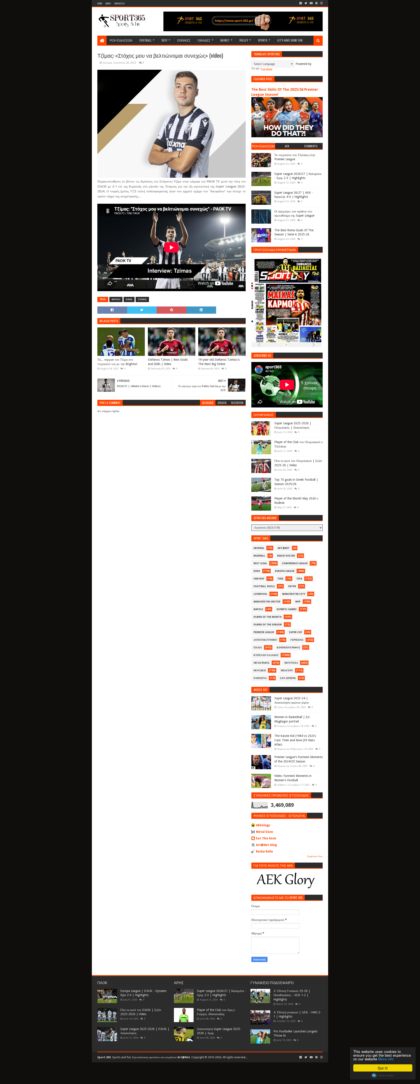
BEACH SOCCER (286, 555)
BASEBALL (259, 555)
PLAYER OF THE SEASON (268, 624)
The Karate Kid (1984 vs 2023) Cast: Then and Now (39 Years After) (295, 740)
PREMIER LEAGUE (264, 632)
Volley (243, 40)
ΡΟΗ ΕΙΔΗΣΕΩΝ (121, 40)
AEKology (263, 825)
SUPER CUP (295, 632)
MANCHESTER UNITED (267, 601)
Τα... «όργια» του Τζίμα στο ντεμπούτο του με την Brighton (117, 362)
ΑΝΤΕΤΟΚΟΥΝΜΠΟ (265, 640)
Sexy (164, 40)
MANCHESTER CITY (293, 594)
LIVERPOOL (260, 594)
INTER (292, 586)
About (108, 3)
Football (145, 40)
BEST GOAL (260, 563)
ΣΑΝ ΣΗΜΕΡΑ (288, 678)
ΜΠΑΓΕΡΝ (287, 670)
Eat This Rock (266, 838)
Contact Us (119, 3)
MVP (298, 601)
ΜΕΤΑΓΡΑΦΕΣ (262, 662)
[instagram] (321, 3)
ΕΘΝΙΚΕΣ (184, 40)
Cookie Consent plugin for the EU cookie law (383, 1075)
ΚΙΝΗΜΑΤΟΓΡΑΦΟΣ (288, 647)
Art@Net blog (266, 845)
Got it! (383, 1068)
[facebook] (301, 3)
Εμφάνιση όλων (315, 856)
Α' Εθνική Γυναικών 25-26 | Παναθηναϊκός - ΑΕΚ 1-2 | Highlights (291, 995)
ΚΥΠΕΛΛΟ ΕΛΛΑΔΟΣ (266, 655)
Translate (266, 69)
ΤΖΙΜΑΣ (142, 299)
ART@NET (284, 548)
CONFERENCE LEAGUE (295, 563)
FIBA (280, 578)
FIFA (299, 578)
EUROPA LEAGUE (284, 571)
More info (386, 1058)
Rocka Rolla (264, 851)
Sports (262, 40)
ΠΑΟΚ (129, 299)
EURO (257, 571)
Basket (224, 40)
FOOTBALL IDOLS (264, 586)
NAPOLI (258, 609)
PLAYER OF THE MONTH (268, 617)
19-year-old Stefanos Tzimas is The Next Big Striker (219, 362)
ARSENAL (259, 548)
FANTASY (259, 578)
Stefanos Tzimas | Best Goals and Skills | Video (168, 362)
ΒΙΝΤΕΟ (116, 299)
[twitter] (306, 3)
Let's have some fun (289, 40)
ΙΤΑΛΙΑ (258, 647)
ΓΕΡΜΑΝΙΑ (296, 640)
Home (99, 3)
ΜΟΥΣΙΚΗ (260, 670)
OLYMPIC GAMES (286, 609)
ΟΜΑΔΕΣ (204, 40)
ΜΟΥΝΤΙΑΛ (291, 662)
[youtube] (311, 3)
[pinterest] (316, 3)
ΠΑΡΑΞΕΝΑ (260, 678)
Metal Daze (264, 831)
